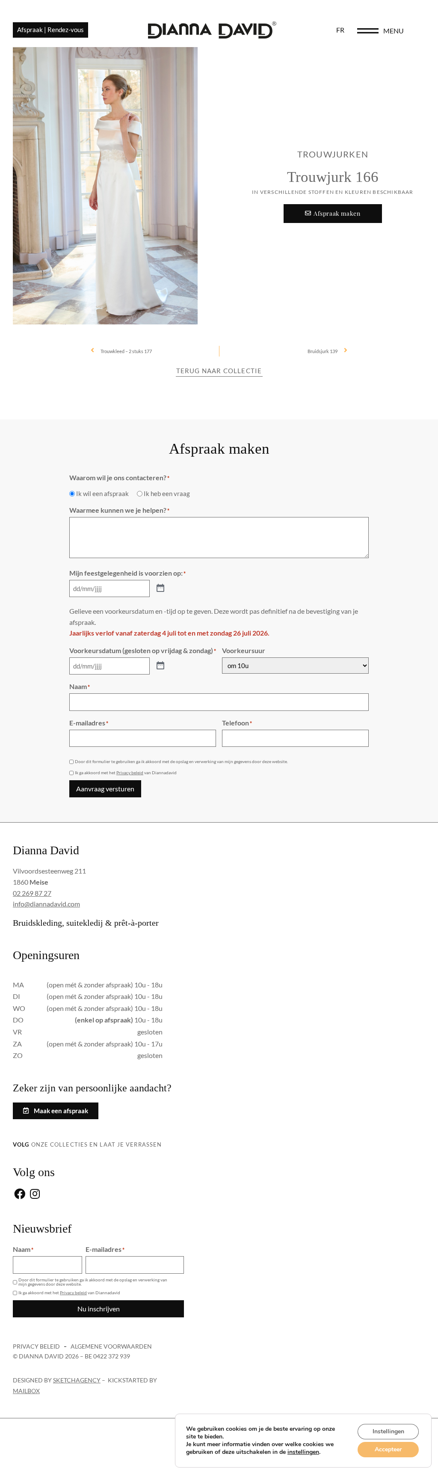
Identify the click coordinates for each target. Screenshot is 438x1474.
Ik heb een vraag (167, 493)
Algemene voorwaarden (111, 1346)
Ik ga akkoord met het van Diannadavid (126, 772)
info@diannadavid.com (46, 904)
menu (393, 31)
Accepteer (388, 1449)
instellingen (303, 1452)
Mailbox (26, 1390)
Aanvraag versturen (105, 789)
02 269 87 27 (32, 893)
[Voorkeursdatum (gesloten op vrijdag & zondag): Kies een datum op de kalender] (160, 666)
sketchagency (77, 1380)
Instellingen (388, 1431)
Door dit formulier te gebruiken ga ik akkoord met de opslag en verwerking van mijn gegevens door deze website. (181, 761)
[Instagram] (34, 1194)
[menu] (368, 31)
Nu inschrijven (98, 1309)
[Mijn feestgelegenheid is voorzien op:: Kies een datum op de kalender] (160, 588)
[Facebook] (19, 1194)
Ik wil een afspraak (102, 493)
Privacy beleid (129, 772)
